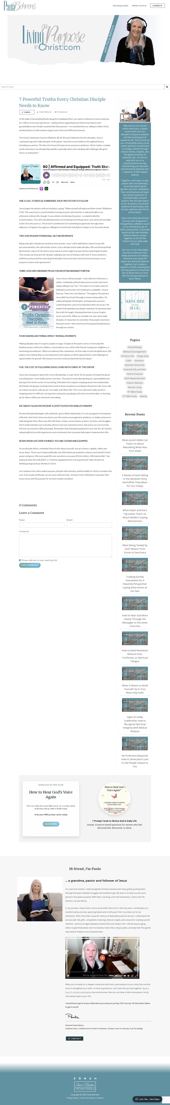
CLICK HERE (50, 824)
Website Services (139, 6)
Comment (24, 531)
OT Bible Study (130, 396)
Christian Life (127, 356)
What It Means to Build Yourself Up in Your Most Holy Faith (135, 689)
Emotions (139, 360)
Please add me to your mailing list (39, 560)
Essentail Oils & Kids (134, 365)
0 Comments (62, 112)
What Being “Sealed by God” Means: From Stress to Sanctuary (134, 549)
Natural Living (135, 387)
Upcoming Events (120, 6)
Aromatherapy (135, 347)
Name (22, 520)
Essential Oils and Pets (135, 369)
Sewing (143, 396)
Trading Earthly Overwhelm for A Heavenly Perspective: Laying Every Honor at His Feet (135, 584)
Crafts (128, 360)
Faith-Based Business (135, 378)
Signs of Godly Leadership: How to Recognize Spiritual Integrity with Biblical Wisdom (135, 724)
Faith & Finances (135, 374)
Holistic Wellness (135, 382)
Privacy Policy (72, 1098)
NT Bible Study (135, 391)
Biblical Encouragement (134, 351)
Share (27, 112)
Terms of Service (87, 1098)
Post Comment (29, 565)
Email (70, 520)
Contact (76, 1038)
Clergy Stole (142, 356)
